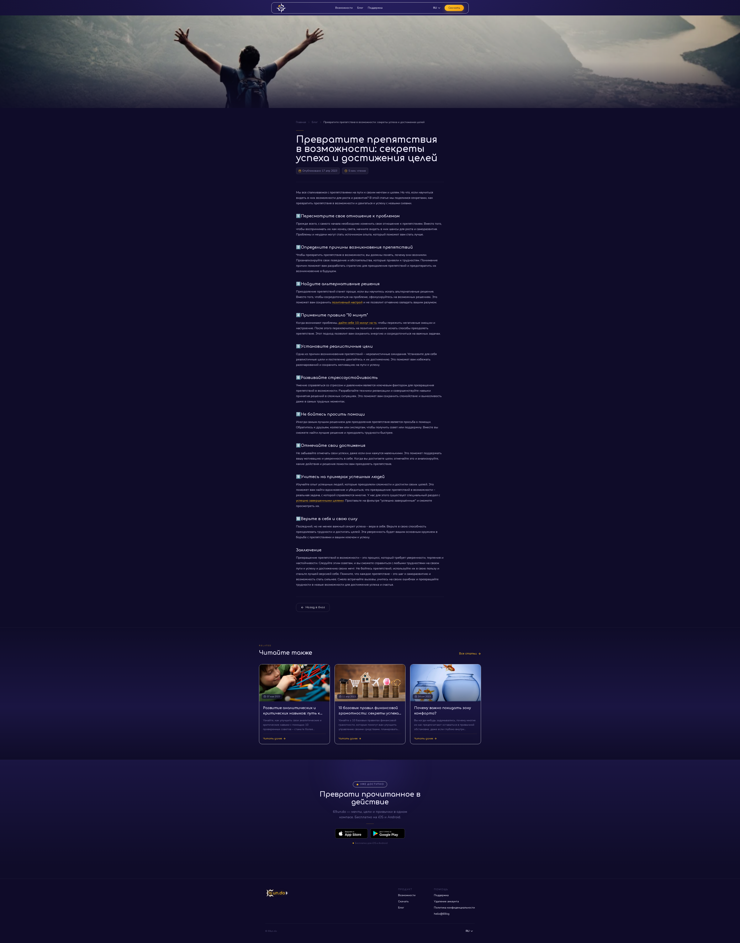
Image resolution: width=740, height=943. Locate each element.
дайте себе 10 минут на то (357, 323)
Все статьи (468, 653)
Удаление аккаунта (446, 901)
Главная (301, 122)
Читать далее (272, 738)
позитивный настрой (347, 302)
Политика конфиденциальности (454, 907)
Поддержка (375, 8)
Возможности (344, 8)
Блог (360, 8)
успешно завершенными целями (320, 500)
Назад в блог (315, 607)
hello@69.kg (441, 914)
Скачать (454, 8)
